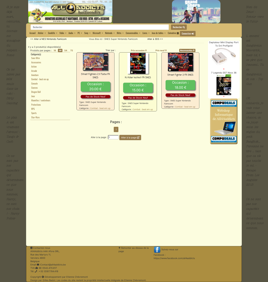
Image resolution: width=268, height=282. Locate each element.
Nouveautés (186, 50)
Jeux (33, 96)
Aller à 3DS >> (155, 39)
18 (55, 50)
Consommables (132, 33)
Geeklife (51, 33)
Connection (187, 33)
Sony (86, 33)
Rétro (119, 33)
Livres (145, 33)
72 (71, 50)
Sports (34, 113)
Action (34, 66)
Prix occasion (138, 50)
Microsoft (97, 33)
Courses (34, 87)
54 (65, 50)
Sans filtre (35, 58)
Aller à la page (129, 137)
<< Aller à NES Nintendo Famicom (48, 39)
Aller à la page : (99, 137)
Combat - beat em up (40, 79)
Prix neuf (160, 50)
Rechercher (178, 27)
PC (79, 33)
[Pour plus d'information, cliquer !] (223, 57)
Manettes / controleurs (40, 100)
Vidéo (61, 33)
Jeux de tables (157, 33)
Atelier (40, 33)
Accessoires (36, 62)
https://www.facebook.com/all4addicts (174, 258)
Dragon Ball (36, 92)
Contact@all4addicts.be (53, 264)
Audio (71, 33)
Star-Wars (35, 117)
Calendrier (172, 33)
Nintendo (108, 33)
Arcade (34, 71)
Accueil (32, 33)
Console (34, 83)
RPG (33, 109)
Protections (36, 104)
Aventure (35, 75)
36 (60, 50)
